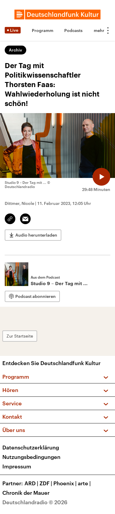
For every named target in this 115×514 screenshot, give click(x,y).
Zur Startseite (19, 335)
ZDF (46, 483)
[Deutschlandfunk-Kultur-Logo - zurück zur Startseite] (57, 14)
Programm (42, 30)
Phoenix (65, 483)
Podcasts (73, 30)
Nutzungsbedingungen (31, 457)
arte (84, 483)
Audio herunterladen (36, 234)
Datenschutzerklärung (30, 447)
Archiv (15, 49)
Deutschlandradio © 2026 (35, 502)
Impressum (16, 466)
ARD (31, 483)
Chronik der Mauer (26, 492)
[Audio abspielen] (101, 177)
